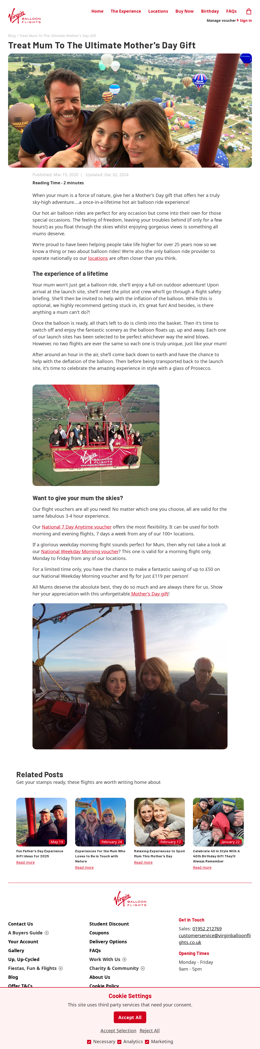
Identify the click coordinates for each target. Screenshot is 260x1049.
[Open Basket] (249, 10)
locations (98, 258)
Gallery (16, 950)
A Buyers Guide (25, 933)
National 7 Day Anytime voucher (76, 527)
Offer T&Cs (20, 986)
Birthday (210, 11)
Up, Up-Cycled (23, 959)
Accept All (130, 1017)
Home (97, 11)
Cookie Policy (104, 986)
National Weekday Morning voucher (80, 551)
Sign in (246, 20)
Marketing (162, 1041)
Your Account (23, 941)
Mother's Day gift (149, 594)
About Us (99, 977)
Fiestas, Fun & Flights (32, 968)
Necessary (104, 1041)
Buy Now (184, 11)
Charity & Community (114, 968)
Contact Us (20, 924)
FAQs (231, 11)
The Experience (126, 11)
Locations (158, 11)
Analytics (133, 1041)
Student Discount (109, 924)
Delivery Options (108, 941)
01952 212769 (207, 929)
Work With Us (104, 959)
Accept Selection (118, 1030)
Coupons (99, 933)
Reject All (150, 1030)
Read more (25, 862)
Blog (12, 35)
